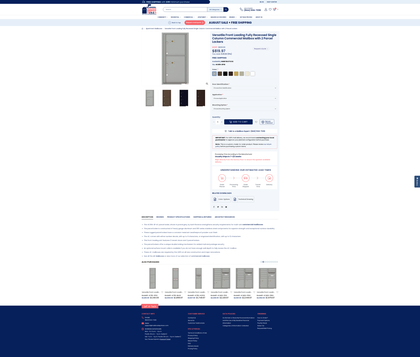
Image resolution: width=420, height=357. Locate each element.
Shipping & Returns (202, 217)
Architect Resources (225, 217)
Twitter (218, 207)
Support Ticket (165, 339)
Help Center (272, 2)
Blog (262, 2)
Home (142, 29)
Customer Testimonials (196, 323)
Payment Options (263, 320)
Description (147, 217)
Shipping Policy (193, 338)
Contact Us (192, 318)
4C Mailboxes (158, 256)
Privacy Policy (193, 335)
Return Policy (192, 341)
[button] (143, 98)
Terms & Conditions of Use (197, 333)
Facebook (214, 207)
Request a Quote (260, 49)
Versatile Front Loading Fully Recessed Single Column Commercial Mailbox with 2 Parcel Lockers (244, 38)
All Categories (214, 10)
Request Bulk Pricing (264, 328)
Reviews (160, 217)
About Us (191, 320)
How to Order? (262, 318)
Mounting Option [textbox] (220, 105)
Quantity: (216, 117)
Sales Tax (260, 326)
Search (225, 9)
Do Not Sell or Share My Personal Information (239, 318)
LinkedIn (222, 207)
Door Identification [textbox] (220, 84)
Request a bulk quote (193, 22)
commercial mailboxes (200, 256)
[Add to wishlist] (256, 122)
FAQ (189, 343)
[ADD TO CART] (160, 271)
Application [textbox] (217, 94)
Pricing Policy (192, 349)
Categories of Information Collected (236, 326)
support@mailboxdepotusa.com (156, 325)
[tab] (147, 217)
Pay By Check (262, 323)
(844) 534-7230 (150, 320)
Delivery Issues (193, 346)
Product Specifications (178, 217)
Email (226, 207)
